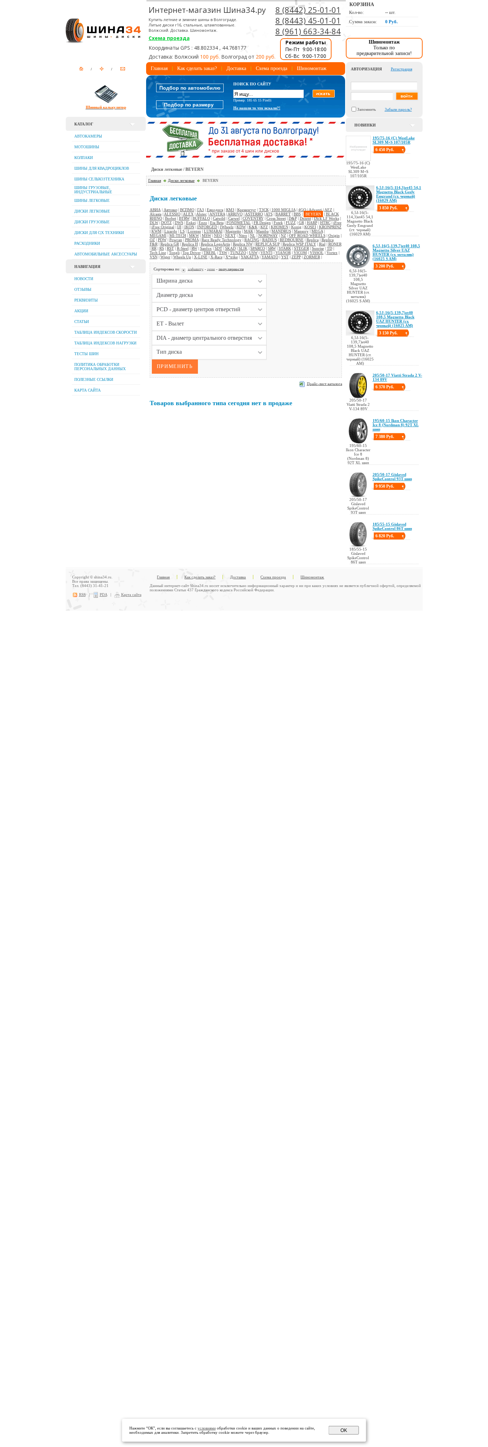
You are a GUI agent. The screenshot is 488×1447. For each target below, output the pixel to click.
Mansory (301, 231)
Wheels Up (182, 257)
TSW (223, 252)
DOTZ (166, 222)
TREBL (210, 252)
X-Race (216, 257)
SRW (272, 248)
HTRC (325, 222)
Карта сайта (87, 390)
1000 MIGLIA (283, 210)
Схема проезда (169, 38)
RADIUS (269, 240)
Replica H (190, 244)
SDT (218, 248)
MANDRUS (281, 231)
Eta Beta (217, 222)
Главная (159, 68)
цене (211, 269)
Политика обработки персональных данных (100, 366)
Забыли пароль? (398, 109)
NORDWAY (268, 235)
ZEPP (296, 257)
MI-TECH (177, 235)
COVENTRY (253, 218)
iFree (337, 222)
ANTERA (217, 214)
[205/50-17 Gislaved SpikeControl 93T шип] (358, 496)
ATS (269, 214)
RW (194, 248)
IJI (179, 227)
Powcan (175, 240)
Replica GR (169, 244)
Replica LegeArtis (215, 244)
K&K (253, 227)
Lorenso (194, 231)
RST (170, 248)
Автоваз (170, 210)
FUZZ (291, 222)
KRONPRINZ (330, 227)
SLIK (243, 248)
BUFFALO (201, 218)
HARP (312, 222)
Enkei (191, 222)
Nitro (243, 235)
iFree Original (162, 227)
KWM (156, 231)
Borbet (170, 218)
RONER (335, 244)
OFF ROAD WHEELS (307, 235)
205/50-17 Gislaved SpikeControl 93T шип (392, 476)
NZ (283, 235)
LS (182, 231)
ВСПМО (187, 210)
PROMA (192, 240)
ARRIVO (235, 214)
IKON (189, 227)
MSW (206, 235)
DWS (179, 222)
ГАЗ (200, 210)
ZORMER (312, 257)
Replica (313, 240)
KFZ (264, 227)
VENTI (266, 252)
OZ (152, 240)
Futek (278, 222)
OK (343, 1430)
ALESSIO (172, 214)
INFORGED (207, 227)
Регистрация (401, 69)
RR (153, 248)
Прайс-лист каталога (324, 383)
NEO (218, 235)
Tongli (174, 252)
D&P (293, 218)
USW (253, 252)
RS (161, 248)
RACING (251, 240)
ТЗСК (264, 210)
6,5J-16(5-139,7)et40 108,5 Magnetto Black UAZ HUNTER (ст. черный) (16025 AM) (395, 319)
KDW (241, 227)
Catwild (219, 218)
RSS (82, 594)
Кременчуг (246, 210)
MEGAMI (158, 235)
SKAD (230, 248)
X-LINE (201, 257)
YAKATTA (250, 257)
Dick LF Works (326, 218)
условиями (207, 1428)
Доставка (236, 68)
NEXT (230, 235)
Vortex (332, 252)
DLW (154, 222)
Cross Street (276, 218)
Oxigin (334, 235)
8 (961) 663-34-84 (308, 31)
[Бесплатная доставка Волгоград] (245, 156)
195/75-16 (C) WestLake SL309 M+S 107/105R (394, 140)
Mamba (262, 231)
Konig (296, 227)
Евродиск (215, 210)
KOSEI (310, 227)
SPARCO (257, 248)
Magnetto (233, 231)
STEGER (301, 248)
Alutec (201, 214)
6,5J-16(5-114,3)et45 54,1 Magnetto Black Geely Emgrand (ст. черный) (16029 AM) (398, 194)
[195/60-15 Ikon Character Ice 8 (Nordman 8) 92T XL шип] (358, 442)
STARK (285, 248)
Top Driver (192, 252)
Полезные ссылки (93, 379)
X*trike (231, 257)
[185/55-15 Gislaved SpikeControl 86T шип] (358, 545)
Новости (83, 279)
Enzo (203, 222)
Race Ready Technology (221, 240)
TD (329, 248)
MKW (194, 235)
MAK (248, 231)
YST (285, 257)
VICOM (300, 252)
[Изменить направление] (184, 269)
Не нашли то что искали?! (256, 108)
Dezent (305, 218)
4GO (302, 210)
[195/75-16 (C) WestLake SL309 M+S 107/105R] (358, 159)
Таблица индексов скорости (105, 332)
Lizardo (170, 231)
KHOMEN (279, 227)
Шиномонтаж (312, 68)
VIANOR (283, 252)
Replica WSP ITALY (299, 244)
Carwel (234, 218)
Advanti (315, 210)
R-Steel (183, 248)
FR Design (262, 222)
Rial (322, 244)
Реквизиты (86, 300)
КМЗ (230, 210)
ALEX (188, 214)
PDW (162, 240)
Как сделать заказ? (197, 68)
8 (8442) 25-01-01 (308, 9)
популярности (231, 269)
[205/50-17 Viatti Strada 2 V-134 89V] (358, 396)
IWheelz (227, 227)
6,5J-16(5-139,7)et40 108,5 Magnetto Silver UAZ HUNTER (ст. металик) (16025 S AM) (396, 252)
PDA (103, 594)
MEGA (317, 231)
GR (301, 222)
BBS (297, 214)
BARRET (283, 214)
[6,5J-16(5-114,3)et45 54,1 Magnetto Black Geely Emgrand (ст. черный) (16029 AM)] (360, 209)
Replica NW (243, 244)
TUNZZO (238, 252)
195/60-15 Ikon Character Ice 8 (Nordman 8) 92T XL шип (396, 424)
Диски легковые (181, 180)
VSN (154, 257)
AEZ (328, 210)
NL (252, 235)
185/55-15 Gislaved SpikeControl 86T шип (392, 526)
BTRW (184, 218)
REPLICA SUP (267, 244)
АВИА (155, 210)
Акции (81, 311)
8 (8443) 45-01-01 (308, 20)
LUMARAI (213, 231)
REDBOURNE (292, 240)
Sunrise (318, 248)
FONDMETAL (238, 222)
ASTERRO (254, 214)
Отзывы (82, 289)
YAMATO (270, 257)
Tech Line (158, 252)
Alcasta (155, 214)
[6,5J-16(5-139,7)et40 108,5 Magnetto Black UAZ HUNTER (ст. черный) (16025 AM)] (360, 334)
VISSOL (317, 252)
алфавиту (196, 269)
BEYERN (313, 214)
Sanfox (206, 248)
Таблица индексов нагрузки (105, 343)
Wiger (165, 257)
